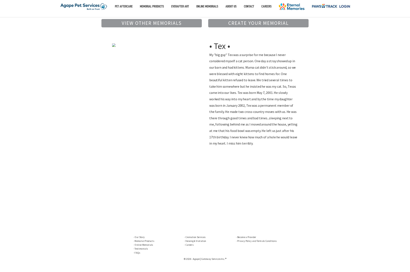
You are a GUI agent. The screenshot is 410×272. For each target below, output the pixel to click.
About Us (231, 6)
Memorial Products (152, 6)
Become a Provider (246, 237)
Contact (249, 6)
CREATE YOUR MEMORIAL (258, 23)
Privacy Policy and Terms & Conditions (257, 240)
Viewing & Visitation (195, 240)
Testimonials (141, 248)
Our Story (140, 237)
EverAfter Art (180, 6)
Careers (266, 6)
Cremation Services (195, 237)
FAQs (137, 252)
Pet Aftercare (124, 6)
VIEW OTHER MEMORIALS (152, 23)
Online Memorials (207, 6)
